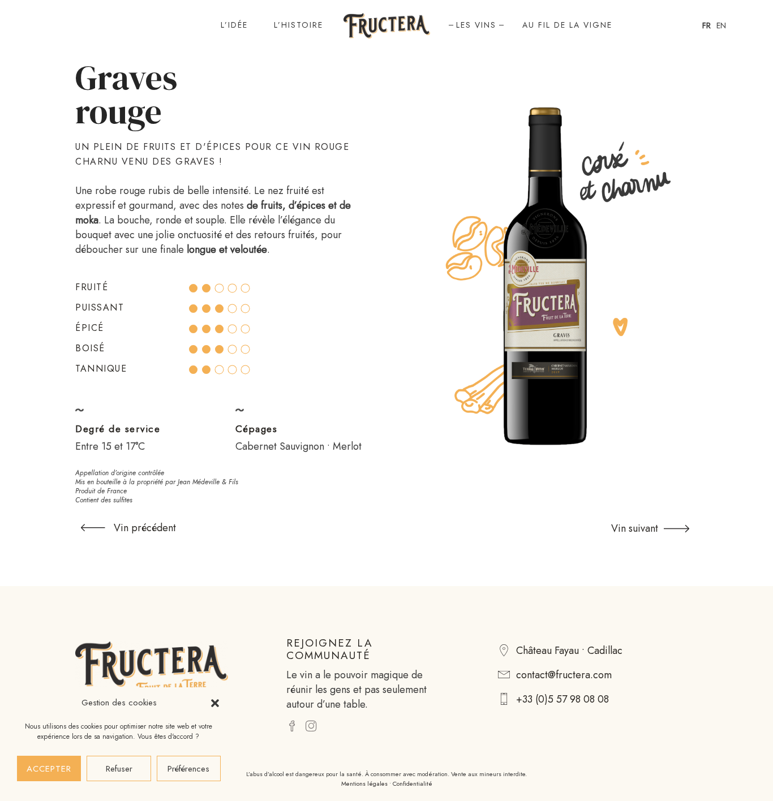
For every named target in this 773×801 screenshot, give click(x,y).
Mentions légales (364, 783)
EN (721, 25)
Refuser (119, 769)
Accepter (49, 769)
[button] (215, 703)
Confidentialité (412, 783)
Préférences (188, 769)
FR (706, 25)
